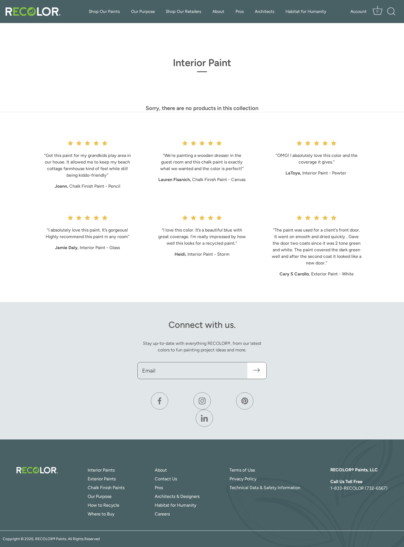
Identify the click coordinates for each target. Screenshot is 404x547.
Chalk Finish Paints (106, 487)
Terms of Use (242, 470)
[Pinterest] (244, 401)
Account (358, 11)
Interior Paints (101, 470)
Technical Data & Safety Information (264, 487)
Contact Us (166, 478)
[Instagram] (202, 401)
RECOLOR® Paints (50, 539)
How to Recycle (103, 505)
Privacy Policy (242, 478)
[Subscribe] (257, 370)
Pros (240, 11)
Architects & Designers (177, 496)
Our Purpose (143, 11)
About (218, 11)
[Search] (391, 11)
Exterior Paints (102, 478)
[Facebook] (159, 401)
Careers (162, 514)
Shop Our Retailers (183, 11)
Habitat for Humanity (306, 11)
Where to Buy (101, 514)
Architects (264, 11)
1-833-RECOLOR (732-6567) (359, 488)
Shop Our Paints (104, 11)
